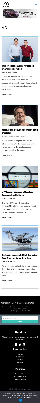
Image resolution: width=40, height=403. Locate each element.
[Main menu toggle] (36, 4)
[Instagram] (24, 344)
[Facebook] (16, 344)
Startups (4, 72)
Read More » (7, 94)
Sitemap (20, 362)
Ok (20, 400)
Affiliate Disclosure (20, 379)
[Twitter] (20, 344)
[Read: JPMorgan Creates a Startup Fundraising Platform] (20, 177)
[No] (38, 397)
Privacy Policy (20, 374)
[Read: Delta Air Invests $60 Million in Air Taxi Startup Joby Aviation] (20, 240)
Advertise (20, 359)
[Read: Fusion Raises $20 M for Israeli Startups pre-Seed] (20, 50)
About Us (20, 354)
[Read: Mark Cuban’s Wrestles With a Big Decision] (20, 115)
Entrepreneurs (6, 136)
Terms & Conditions (20, 376)
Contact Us (20, 357)
